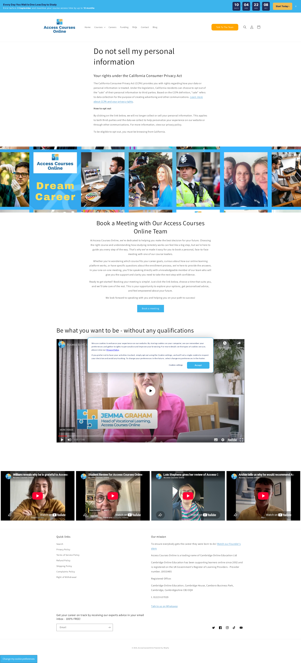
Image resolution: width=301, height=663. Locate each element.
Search (59, 544)
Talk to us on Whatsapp (164, 606)
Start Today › (282, 6)
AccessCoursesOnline (146, 648)
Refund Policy (63, 560)
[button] (99, 27)
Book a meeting (150, 308)
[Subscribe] (109, 627)
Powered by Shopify (161, 648)
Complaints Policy (65, 571)
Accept (198, 365)
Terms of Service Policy (67, 555)
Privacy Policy (112, 350)
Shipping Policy (64, 566)
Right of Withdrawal (66, 577)
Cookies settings (176, 365)
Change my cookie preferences (19, 658)
